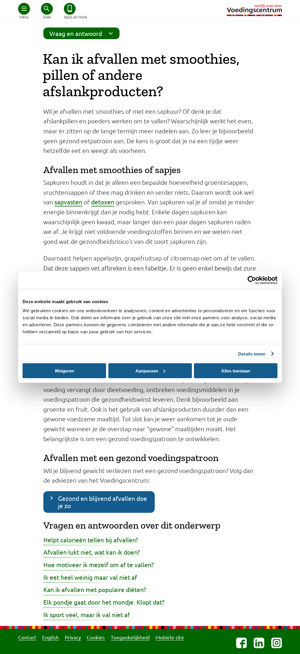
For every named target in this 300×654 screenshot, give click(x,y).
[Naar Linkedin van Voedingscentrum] (259, 643)
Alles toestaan (235, 370)
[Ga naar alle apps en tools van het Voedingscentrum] (70, 9)
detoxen (102, 202)
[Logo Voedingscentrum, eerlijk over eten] (254, 10)
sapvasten (68, 202)
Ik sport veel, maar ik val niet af (86, 614)
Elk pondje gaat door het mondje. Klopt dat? (103, 602)
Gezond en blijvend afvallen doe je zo (102, 501)
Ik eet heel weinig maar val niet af (90, 577)
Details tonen (251, 353)
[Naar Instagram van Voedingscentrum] (276, 643)
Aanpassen (146, 370)
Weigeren (64, 370)
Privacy (73, 637)
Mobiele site (170, 637)
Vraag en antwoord (75, 33)
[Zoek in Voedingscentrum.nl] (47, 9)
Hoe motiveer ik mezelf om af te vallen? (98, 564)
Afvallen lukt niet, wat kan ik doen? (91, 552)
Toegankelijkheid (130, 637)
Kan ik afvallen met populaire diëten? (94, 589)
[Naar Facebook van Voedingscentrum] (241, 643)
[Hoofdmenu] (24, 9)
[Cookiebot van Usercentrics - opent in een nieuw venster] (251, 280)
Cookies (96, 637)
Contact (27, 637)
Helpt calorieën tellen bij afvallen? (90, 539)
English (50, 637)
